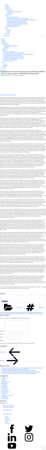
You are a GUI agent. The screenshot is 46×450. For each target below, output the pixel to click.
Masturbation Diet (6, 382)
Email (1, 337)
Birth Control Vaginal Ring (12, 17)
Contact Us (7, 33)
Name (1, 334)
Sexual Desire (5, 388)
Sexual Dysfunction (6, 390)
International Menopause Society (11, 312)
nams (41, 312)
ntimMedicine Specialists (15, 313)
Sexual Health (5, 392)
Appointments (6, 35)
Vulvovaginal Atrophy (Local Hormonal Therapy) (17, 22)
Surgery (3, 394)
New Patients (10, 10)
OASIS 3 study (24, 313)
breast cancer (5, 378)
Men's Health (4, 383)
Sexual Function (5, 391)
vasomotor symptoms (38, 313)
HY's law (1, 312)
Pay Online (9, 14)
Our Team (7, 7)
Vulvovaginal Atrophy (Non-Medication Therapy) (17, 23)
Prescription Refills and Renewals (14, 11)
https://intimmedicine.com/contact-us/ (8, 94)
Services (7, 6)
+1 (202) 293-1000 (8, 410)
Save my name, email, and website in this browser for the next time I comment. (17, 343)
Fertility (3, 379)
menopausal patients (22, 312)
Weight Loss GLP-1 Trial (12, 26)
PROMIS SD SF (31, 313)
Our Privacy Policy (7, 414)
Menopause (19, 307)
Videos (8, 32)
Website (1, 340)
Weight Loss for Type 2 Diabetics (14, 25)
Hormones (4, 380)
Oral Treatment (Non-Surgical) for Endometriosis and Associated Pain (22, 19)
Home (6, 4)
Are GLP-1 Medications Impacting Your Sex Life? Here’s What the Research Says (18, 370)
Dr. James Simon (20, 75)
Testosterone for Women (7, 395)
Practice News (5, 386)
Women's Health (5, 398)
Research (7, 15)
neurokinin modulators (5, 313)
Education (9, 30)
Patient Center (8, 9)
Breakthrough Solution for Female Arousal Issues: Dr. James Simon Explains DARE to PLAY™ (21, 372)
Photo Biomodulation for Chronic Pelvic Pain (16, 21)
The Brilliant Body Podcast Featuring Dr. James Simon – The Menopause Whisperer (19, 373)
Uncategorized (5, 397)
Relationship (4, 387)
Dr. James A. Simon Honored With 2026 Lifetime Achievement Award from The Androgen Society (22, 367)
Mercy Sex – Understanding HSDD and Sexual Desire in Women (15, 369)
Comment (2, 331)
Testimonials (9, 13)
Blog (6, 28)
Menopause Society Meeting (34, 312)
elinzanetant (41, 307)
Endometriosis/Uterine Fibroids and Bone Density (17, 18)
